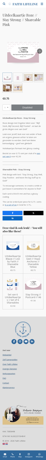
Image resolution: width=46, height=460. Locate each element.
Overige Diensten (10, 369)
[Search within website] (4, 3)
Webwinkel (7, 355)
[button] (7, 77)
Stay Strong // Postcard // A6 (33, 296)
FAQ (4, 378)
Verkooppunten (9, 373)
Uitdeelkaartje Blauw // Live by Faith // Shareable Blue (13, 261)
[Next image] (39, 51)
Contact (6, 383)
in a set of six (11, 205)
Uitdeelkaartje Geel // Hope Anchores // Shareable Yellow (33, 261)
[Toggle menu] (42, 3)
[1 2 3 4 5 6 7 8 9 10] (6, 108)
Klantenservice (9, 387)
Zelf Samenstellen (10, 359)
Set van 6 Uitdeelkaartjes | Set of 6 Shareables (13, 298)
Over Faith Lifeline (10, 364)
